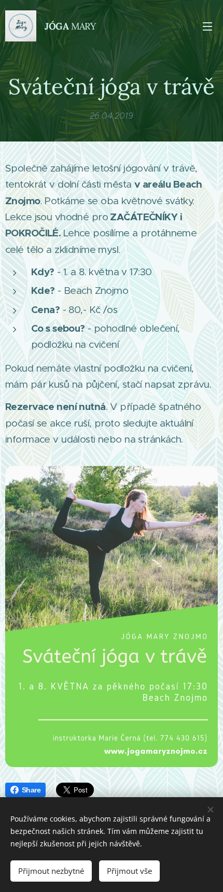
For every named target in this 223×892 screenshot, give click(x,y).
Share (31, 790)
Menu (207, 26)
